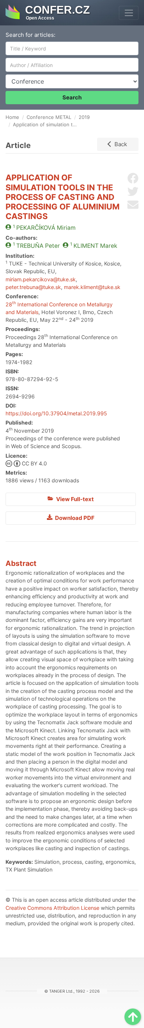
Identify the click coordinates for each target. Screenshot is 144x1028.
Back (120, 144)
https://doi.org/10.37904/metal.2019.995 (56, 413)
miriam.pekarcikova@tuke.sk (41, 279)
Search (72, 97)
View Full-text (74, 499)
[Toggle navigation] (128, 13)
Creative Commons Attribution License (52, 908)
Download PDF (74, 517)
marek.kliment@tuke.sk (92, 287)
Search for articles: (30, 34)
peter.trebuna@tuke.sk (33, 287)
